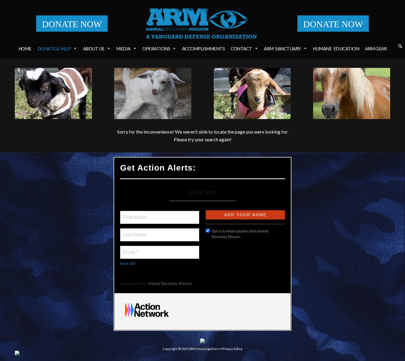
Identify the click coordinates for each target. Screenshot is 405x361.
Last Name (133, 231)
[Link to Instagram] (359, 353)
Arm (282, 48)
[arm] (202, 23)
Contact (241, 48)
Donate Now (72, 24)
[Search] (400, 46)
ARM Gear (376, 48)
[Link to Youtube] (385, 353)
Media (123, 48)
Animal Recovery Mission (170, 283)
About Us (93, 48)
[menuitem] (400, 47)
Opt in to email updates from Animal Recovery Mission (240, 234)
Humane (336, 48)
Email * (130, 249)
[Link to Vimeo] (376, 353)
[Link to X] (367, 353)
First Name (134, 214)
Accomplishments (203, 48)
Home (24, 48)
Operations (156, 48)
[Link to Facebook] (350, 353)
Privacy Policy (232, 349)
